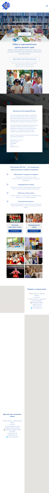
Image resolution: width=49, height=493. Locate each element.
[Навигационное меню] (47, 5)
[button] (24, 118)
